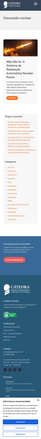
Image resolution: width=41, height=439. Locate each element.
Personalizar (20, 428)
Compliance (12, 175)
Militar (10, 201)
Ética (9, 182)
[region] (20, 418)
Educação (11, 178)
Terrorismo (12, 219)
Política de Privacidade (11, 327)
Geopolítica (12, 186)
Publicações (12, 208)
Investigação (12, 193)
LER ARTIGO (12, 98)
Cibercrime (12, 171)
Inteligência (12, 190)
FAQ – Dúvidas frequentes (12, 333)
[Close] (38, 399)
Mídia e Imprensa (9, 337)
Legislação (12, 197)
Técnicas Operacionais (16, 216)
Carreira (11, 167)
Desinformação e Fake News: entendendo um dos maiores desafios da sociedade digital (19, 124)
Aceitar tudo (20, 422)
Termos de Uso (8, 330)
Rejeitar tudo (20, 434)
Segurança (12, 212)
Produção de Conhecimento (18, 205)
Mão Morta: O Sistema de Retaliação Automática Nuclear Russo (19, 69)
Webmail (6, 340)
